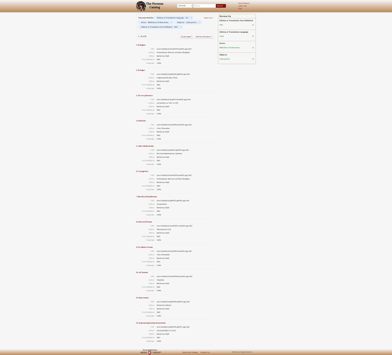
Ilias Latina (144, 298)
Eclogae (141, 70)
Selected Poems (145, 222)
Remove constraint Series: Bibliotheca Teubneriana (171, 22)
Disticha (142, 121)
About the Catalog (190, 352)
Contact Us (205, 352)
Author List (242, 6)
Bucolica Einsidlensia (147, 196)
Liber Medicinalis (146, 146)
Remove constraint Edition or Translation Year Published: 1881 (181, 27)
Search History (243, 3)
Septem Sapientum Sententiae (152, 323)
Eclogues (142, 45)
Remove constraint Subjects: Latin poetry (200, 22)
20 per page (186, 36)
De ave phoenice (145, 95)
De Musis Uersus (145, 247)
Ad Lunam (143, 272)
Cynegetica (143, 171)
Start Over (208, 18)
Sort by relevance (203, 36)
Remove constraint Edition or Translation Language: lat (191, 17)
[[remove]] (224, 24)
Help (240, 8)
